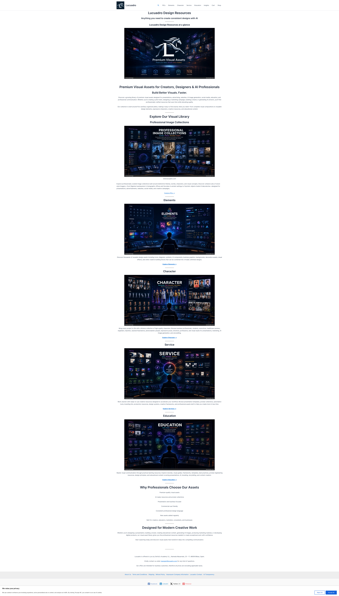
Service (189, 5)
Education (197, 5)
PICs (163, 5)
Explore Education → (169, 480)
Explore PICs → (169, 193)
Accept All (331, 592)
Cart (213, 5)
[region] (169, 591)
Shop (219, 5)
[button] (158, 5)
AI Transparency (208, 574)
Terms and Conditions (139, 574)
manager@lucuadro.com (169, 561)
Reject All (319, 592)
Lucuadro (131, 5)
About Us (128, 574)
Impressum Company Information (177, 574)
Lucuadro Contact (196, 574)
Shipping (151, 574)
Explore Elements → (169, 264)
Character (180, 5)
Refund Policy (160, 574)
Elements (171, 5)
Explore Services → (169, 409)
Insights (206, 5)
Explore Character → (169, 337)
